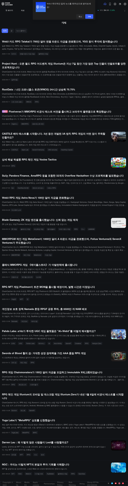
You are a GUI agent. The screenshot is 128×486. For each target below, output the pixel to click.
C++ (83, 229)
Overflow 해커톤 (23, 188)
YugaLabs (15, 432)
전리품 (14, 455)
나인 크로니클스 (17, 102)
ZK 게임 (14, 229)
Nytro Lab (25, 150)
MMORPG (25, 124)
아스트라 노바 (16, 210)
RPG (36, 102)
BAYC (35, 432)
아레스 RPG (52, 188)
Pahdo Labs (30, 343)
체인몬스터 (22, 384)
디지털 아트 (39, 474)
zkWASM (91, 229)
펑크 (42, 455)
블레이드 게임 (25, 229)
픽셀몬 (14, 299)
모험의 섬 (15, 277)
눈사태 (38, 277)
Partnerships (49, 483)
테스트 (23, 410)
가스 (35, 455)
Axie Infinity (58, 343)
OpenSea (81, 474)
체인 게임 (27, 255)
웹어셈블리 (51, 229)
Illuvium (14, 410)
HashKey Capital (67, 150)
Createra (78, 343)
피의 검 (14, 362)
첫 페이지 (9, 10)
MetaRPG (25, 432)
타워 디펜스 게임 (64, 229)
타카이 (14, 54)
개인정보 (24, 321)
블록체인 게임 (43, 54)
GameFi (68, 343)
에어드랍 (34, 321)
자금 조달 (48, 255)
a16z (13, 343)
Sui (13, 188)
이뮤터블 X (34, 384)
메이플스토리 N (27, 277)
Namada (14, 321)
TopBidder (50, 474)
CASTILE (15, 150)
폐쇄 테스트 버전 (38, 124)
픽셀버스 (15, 124)
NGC (20, 474)
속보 (22, 10)
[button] (125, 4)
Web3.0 (28, 474)
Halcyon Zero (96, 343)
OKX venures (52, 150)
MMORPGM (16, 255)
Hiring (82, 483)
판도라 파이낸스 (38, 188)
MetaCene (37, 255)
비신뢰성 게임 (39, 229)
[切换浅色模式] (120, 3)
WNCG (28, 102)
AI (49, 343)
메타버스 (41, 343)
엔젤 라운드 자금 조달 (27, 54)
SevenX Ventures (38, 150)
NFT (21, 299)
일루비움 (15, 80)
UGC (20, 343)
